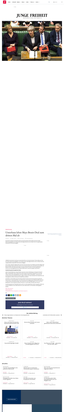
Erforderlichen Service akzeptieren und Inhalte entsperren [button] (16, 290)
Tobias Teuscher (26, 382)
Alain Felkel (4, 372)
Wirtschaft (14, 2)
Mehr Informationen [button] (9, 288)
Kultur (27, 2)
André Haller (46, 372)
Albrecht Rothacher (10, 336)
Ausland (7, 238)
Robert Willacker (9, 356)
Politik (9, 2)
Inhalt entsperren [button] (9, 289)
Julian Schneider (30, 336)
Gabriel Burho (26, 372)
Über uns (32, 2)
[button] (49, 2)
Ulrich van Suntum (46, 383)
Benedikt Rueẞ (5, 382)
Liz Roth (45, 357)
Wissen (23, 2)
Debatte (18, 2)
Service (37, 2)
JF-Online (50, 336)
